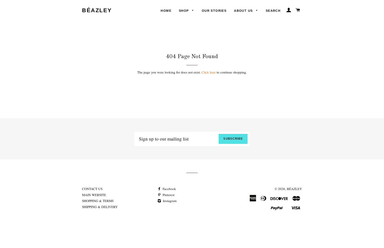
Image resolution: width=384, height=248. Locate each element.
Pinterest (168, 194)
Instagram (169, 200)
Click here (209, 72)
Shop (184, 10)
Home (166, 10)
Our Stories (214, 10)
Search (273, 10)
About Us (244, 10)
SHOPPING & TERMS (98, 200)
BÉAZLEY (97, 10)
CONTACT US (92, 188)
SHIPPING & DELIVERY (100, 206)
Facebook (169, 188)
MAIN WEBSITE (94, 194)
